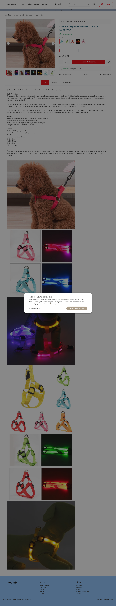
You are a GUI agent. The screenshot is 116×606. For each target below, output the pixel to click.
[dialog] (58, 303)
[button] (35, 308)
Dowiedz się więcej (51, 304)
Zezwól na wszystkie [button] (77, 308)
